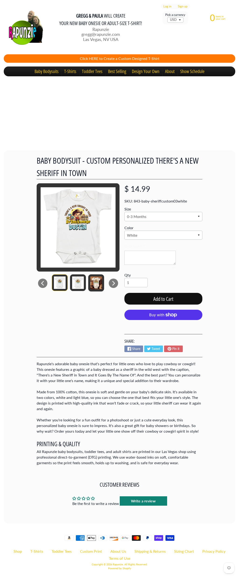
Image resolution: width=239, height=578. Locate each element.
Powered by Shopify (119, 568)
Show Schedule (192, 71)
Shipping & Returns (150, 551)
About (170, 71)
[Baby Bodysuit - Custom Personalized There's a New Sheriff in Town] (60, 282)
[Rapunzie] (23, 27)
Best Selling (117, 71)
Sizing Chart (184, 551)
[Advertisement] (119, 111)
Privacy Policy (213, 551)
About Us (118, 551)
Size (127, 209)
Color (129, 227)
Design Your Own (145, 71)
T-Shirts (70, 71)
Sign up (182, 6)
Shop (18, 551)
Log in (167, 6)
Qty (127, 275)
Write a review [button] (143, 501)
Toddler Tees (92, 71)
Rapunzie (118, 564)
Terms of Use (119, 558)
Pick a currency (175, 15)
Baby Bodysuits (47, 71)
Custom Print (91, 551)
